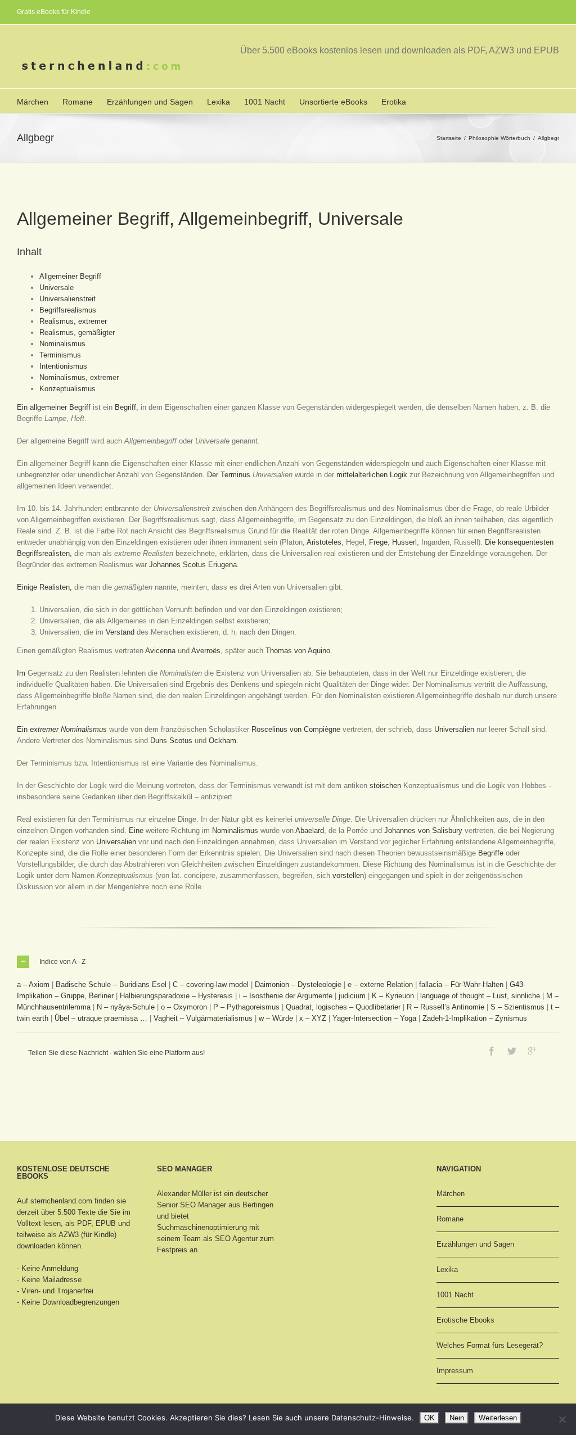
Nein (456, 1418)
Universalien (454, 729)
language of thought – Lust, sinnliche (480, 996)
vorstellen (348, 875)
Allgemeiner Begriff (70, 276)
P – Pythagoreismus (246, 1007)
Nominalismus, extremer (79, 377)
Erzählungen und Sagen (150, 101)
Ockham (222, 740)
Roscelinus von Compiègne (295, 729)
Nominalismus (62, 343)
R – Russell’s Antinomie (445, 1007)
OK (429, 1418)
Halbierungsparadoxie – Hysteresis (176, 996)
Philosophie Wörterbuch (499, 138)
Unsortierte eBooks (333, 101)
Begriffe (490, 853)
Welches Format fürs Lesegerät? (489, 1345)
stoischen (385, 785)
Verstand (120, 632)
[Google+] (532, 1051)
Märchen (32, 101)
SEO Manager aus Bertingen (226, 1205)
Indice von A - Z (62, 962)
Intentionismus (63, 366)
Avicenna (160, 650)
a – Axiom (33, 984)
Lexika (218, 101)
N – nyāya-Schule (126, 1007)
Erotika (393, 101)
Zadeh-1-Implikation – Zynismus (474, 1018)
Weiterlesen (498, 1418)
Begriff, (126, 407)
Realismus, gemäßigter (77, 332)
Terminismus (60, 355)
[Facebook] (491, 1051)
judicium (352, 996)
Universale (56, 287)
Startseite (448, 138)
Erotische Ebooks (465, 1320)
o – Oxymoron (184, 1007)
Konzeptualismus (67, 388)
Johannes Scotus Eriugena (193, 564)
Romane (77, 101)
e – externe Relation (380, 984)
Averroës (205, 650)
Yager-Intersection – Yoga (374, 1018)
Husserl (404, 542)
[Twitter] (511, 1051)
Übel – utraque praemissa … (101, 1018)
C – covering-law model (211, 984)
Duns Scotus (171, 740)
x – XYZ (312, 1018)
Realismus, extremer (73, 321)
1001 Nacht (264, 101)
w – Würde (276, 1018)
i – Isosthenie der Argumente (285, 996)
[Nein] (562, 1419)
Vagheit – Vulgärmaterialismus (203, 1018)
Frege (378, 542)
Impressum (454, 1370)
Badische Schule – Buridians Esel (111, 984)
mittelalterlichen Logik (371, 474)
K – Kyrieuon (393, 996)
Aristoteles (324, 542)
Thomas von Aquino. (299, 650)
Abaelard (309, 830)
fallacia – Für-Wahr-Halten (461, 984)
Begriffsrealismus (67, 310)
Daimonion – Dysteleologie (298, 984)
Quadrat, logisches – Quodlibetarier (343, 1007)
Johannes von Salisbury (423, 830)
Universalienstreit (67, 299)
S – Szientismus (517, 1007)
